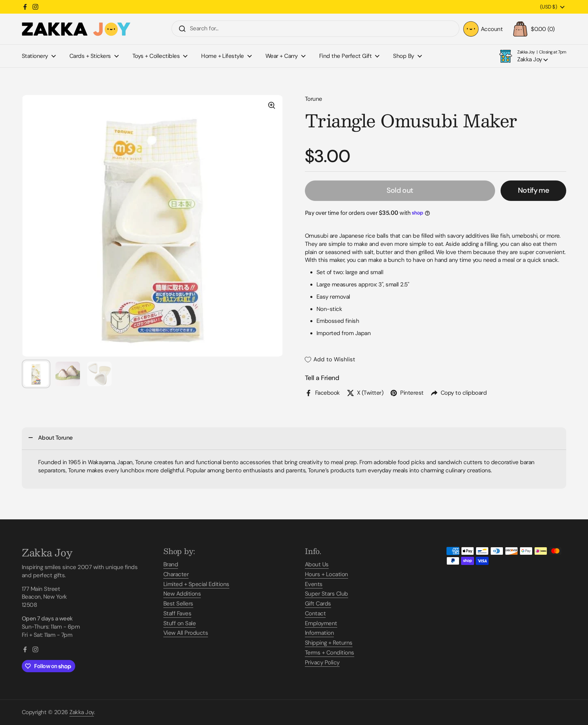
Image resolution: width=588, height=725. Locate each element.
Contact (315, 613)
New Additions (182, 593)
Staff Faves (177, 613)
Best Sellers (178, 603)
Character (176, 574)
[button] (538, 28)
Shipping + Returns (329, 642)
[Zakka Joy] (76, 29)
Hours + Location (326, 574)
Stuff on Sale (179, 623)
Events (314, 584)
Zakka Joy (81, 712)
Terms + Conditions (329, 652)
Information (319, 632)
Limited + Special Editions (196, 584)
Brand (170, 564)
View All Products (185, 632)
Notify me (533, 190)
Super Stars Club (326, 593)
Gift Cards (318, 603)
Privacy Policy (322, 662)
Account (492, 29)
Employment (321, 623)
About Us (317, 564)
